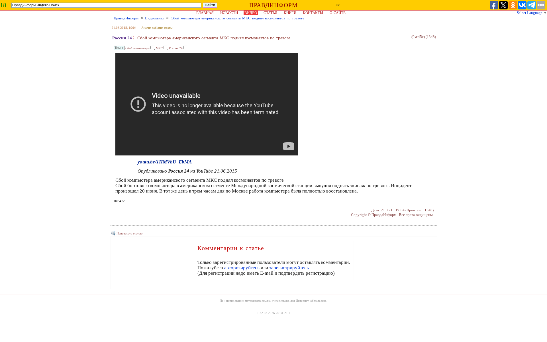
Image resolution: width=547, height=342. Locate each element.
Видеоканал (154, 18)
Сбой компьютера (137, 48)
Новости (229, 13)
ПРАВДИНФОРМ (273, 5)
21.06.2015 (119, 27)
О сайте (338, 13)
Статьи (270, 13)
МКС (159, 48)
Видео (250, 13)
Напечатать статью (129, 233)
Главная (205, 13)
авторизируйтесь (242, 267)
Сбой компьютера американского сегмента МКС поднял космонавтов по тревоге (237, 18)
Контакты (313, 13)
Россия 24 (122, 38)
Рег (337, 5)
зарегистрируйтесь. (289, 267)
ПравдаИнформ (126, 18)
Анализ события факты (156, 27)
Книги (290, 13)
